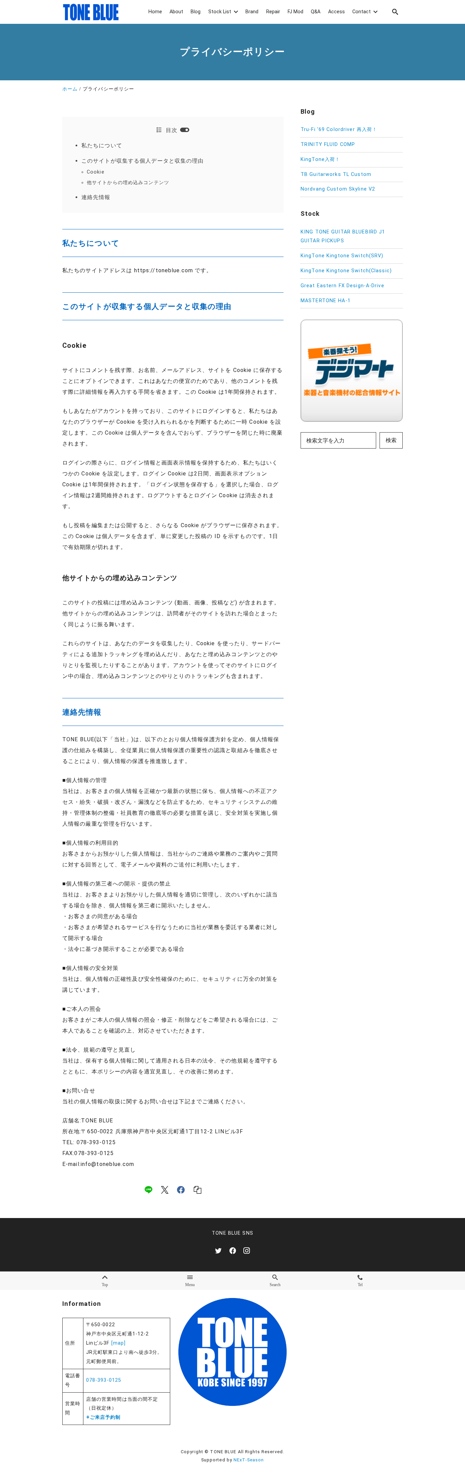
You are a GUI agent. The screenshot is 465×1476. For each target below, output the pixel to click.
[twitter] (218, 1250)
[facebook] (181, 1189)
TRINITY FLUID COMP (328, 145)
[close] (184, 130)
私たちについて (101, 145)
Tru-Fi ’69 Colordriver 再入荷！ (339, 130)
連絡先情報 (96, 197)
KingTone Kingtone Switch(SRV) (342, 256)
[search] (395, 11)
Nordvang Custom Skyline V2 (338, 189)
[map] (118, 1343)
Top (105, 1284)
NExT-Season (249, 1459)
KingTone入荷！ (320, 159)
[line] (148, 1189)
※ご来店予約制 (103, 1417)
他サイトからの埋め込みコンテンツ (128, 182)
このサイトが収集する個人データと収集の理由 (142, 161)
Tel (360, 1284)
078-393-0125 (103, 1380)
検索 (391, 440)
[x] (165, 1189)
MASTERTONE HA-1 (326, 301)
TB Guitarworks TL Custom (336, 174)
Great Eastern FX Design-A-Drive (342, 286)
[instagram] (246, 1250)
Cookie (96, 172)
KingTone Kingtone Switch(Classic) (346, 271)
